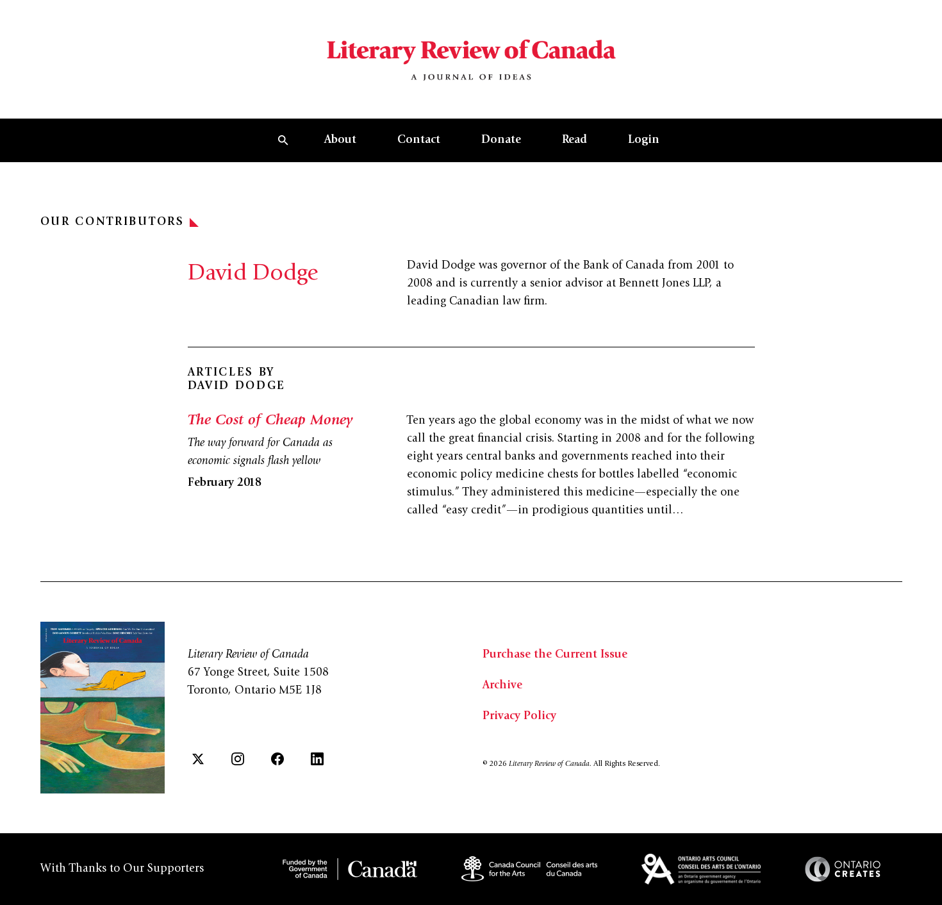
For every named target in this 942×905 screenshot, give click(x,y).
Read (574, 140)
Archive (502, 686)
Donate (501, 140)
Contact (418, 140)
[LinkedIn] (317, 759)
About (340, 140)
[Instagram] (237, 759)
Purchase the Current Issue (555, 655)
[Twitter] (198, 759)
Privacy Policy (519, 716)
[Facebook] (277, 759)
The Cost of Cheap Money (270, 421)
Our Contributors (112, 222)
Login (643, 140)
